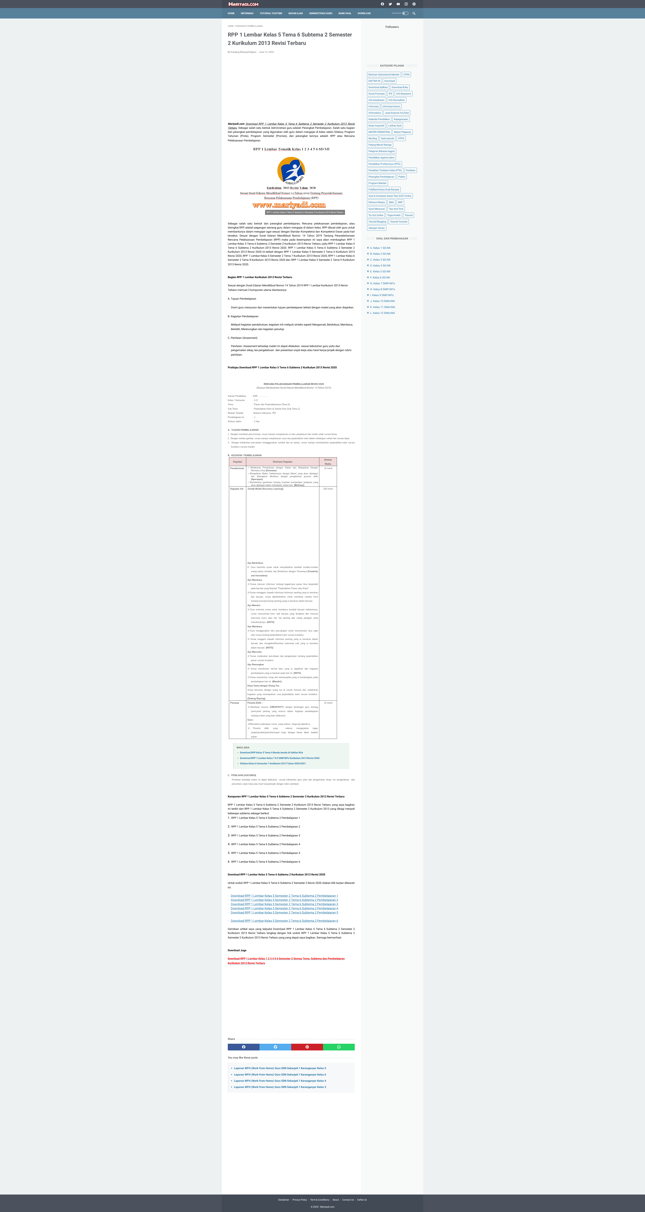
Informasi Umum (391, 106)
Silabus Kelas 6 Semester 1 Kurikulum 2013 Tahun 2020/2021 (273, 763)
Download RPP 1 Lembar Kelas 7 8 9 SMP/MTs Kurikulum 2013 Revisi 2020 (279, 758)
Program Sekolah (377, 183)
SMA (391, 202)
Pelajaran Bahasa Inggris (382, 151)
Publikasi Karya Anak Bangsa (384, 189)
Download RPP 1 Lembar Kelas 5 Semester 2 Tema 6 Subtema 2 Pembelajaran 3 (284, 904)
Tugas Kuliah (394, 215)
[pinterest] (413, 4)
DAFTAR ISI (374, 81)
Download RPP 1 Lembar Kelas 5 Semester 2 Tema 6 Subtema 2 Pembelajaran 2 (284, 900)
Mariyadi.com (327, 1206)
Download (364, 13)
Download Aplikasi (378, 87)
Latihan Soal (394, 125)
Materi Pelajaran (402, 132)
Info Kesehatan (376, 100)
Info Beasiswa (403, 93)
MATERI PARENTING (379, 132)
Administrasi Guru (320, 13)
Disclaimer (283, 1199)
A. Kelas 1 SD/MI (380, 247)
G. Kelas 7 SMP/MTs (382, 283)
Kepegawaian (401, 119)
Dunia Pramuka (377, 93)
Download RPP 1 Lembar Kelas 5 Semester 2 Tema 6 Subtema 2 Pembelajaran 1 (284, 895)
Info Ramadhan (397, 100)
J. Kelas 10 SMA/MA (382, 301)
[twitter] (390, 4)
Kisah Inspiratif (376, 125)
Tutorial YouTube (271, 13)
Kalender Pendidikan (379, 119)
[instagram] (405, 4)
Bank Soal (345, 13)
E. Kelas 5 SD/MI (380, 271)
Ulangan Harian (377, 228)
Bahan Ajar (296, 13)
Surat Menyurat (377, 208)
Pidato (401, 176)
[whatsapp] (339, 1047)
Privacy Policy (299, 1199)
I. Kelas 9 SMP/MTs (382, 295)
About (336, 1199)
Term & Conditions (319, 1199)
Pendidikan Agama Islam (381, 157)
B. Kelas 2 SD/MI (380, 253)
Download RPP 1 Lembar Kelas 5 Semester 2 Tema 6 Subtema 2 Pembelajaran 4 (284, 908)
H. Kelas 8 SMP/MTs (382, 289)
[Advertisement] (291, 89)
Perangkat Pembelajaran (381, 176)
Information (375, 112)
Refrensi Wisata (377, 202)
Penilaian (410, 170)
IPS (390, 93)
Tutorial (409, 215)
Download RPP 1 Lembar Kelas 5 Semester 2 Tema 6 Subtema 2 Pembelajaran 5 (284, 912)
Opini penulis (387, 138)
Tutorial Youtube (398, 221)
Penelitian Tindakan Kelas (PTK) (385, 170)
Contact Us (348, 1199)
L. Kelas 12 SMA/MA (382, 313)
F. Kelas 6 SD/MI (380, 277)
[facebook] (382, 4)
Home (231, 13)
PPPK (401, 138)
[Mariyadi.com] (246, 4)
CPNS (406, 74)
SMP (400, 202)
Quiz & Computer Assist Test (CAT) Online (390, 196)
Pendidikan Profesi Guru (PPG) (385, 164)
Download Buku (400, 87)
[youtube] (397, 4)
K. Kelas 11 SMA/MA (382, 307)
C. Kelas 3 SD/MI (380, 259)
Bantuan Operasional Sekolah (384, 74)
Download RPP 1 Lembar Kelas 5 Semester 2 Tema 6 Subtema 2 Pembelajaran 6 (284, 920)
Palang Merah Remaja (380, 144)
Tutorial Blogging (377, 221)
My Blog (373, 138)
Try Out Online (376, 215)
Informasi (247, 13)
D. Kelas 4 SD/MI (380, 265)
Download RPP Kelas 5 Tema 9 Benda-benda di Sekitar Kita (271, 752)
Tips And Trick (396, 208)
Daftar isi (362, 1199)
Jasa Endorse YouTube (397, 112)
